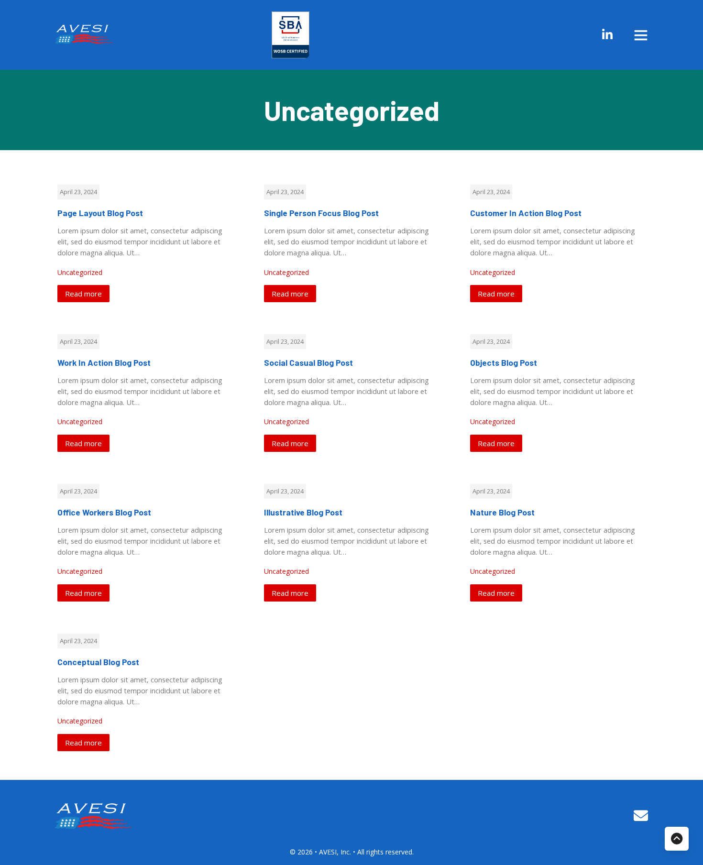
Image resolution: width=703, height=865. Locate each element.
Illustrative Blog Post (303, 512)
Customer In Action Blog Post (526, 213)
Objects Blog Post (503, 362)
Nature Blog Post (502, 512)
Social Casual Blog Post (308, 362)
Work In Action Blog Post (104, 362)
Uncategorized (79, 272)
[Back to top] (677, 839)
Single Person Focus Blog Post (321, 213)
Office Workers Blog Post (104, 512)
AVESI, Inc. (336, 851)
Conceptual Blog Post (98, 662)
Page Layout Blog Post (100, 213)
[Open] (641, 35)
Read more (83, 293)
